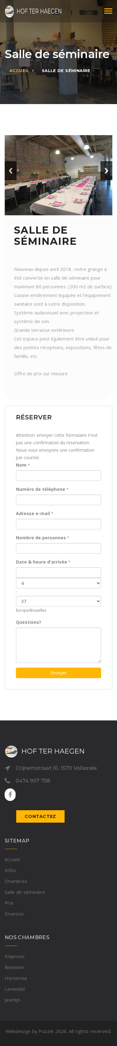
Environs (14, 914)
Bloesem (14, 967)
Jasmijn (12, 1000)
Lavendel (15, 989)
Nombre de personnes (41, 538)
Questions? (28, 622)
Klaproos (15, 956)
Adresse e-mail (33, 513)
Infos (10, 870)
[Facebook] (10, 795)
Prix (9, 903)
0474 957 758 (33, 781)
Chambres (16, 881)
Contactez (40, 816)
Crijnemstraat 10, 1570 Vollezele (56, 768)
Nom (21, 465)
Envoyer (59, 673)
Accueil (19, 70)
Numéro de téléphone (40, 489)
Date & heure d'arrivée (41, 562)
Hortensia (16, 978)
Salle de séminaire (66, 70)
